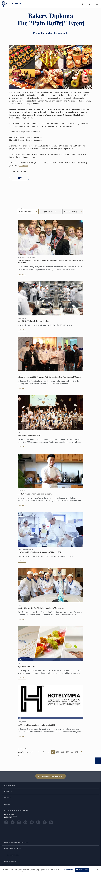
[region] (50, 869)
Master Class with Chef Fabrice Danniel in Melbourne (41, 608)
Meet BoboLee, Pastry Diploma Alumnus (35, 494)
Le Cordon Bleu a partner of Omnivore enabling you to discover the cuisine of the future (50, 261)
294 (53, 752)
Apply (19, 178)
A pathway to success (26, 666)
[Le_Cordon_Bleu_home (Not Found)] (13, 4)
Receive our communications (50, 776)
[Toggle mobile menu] (97, 4)
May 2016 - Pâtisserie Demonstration (33, 321)
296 (62, 752)
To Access (23, 165)
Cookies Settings (67, 870)
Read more (22, 274)
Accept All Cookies (82, 870)
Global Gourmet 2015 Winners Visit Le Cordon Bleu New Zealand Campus (49, 377)
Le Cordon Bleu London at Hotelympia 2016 (36, 725)
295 (57, 752)
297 (67, 752)
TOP (98, 762)
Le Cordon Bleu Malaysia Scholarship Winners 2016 (40, 552)
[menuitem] (82, 4)
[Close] (98, 869)
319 (76, 752)
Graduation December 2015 (29, 435)
